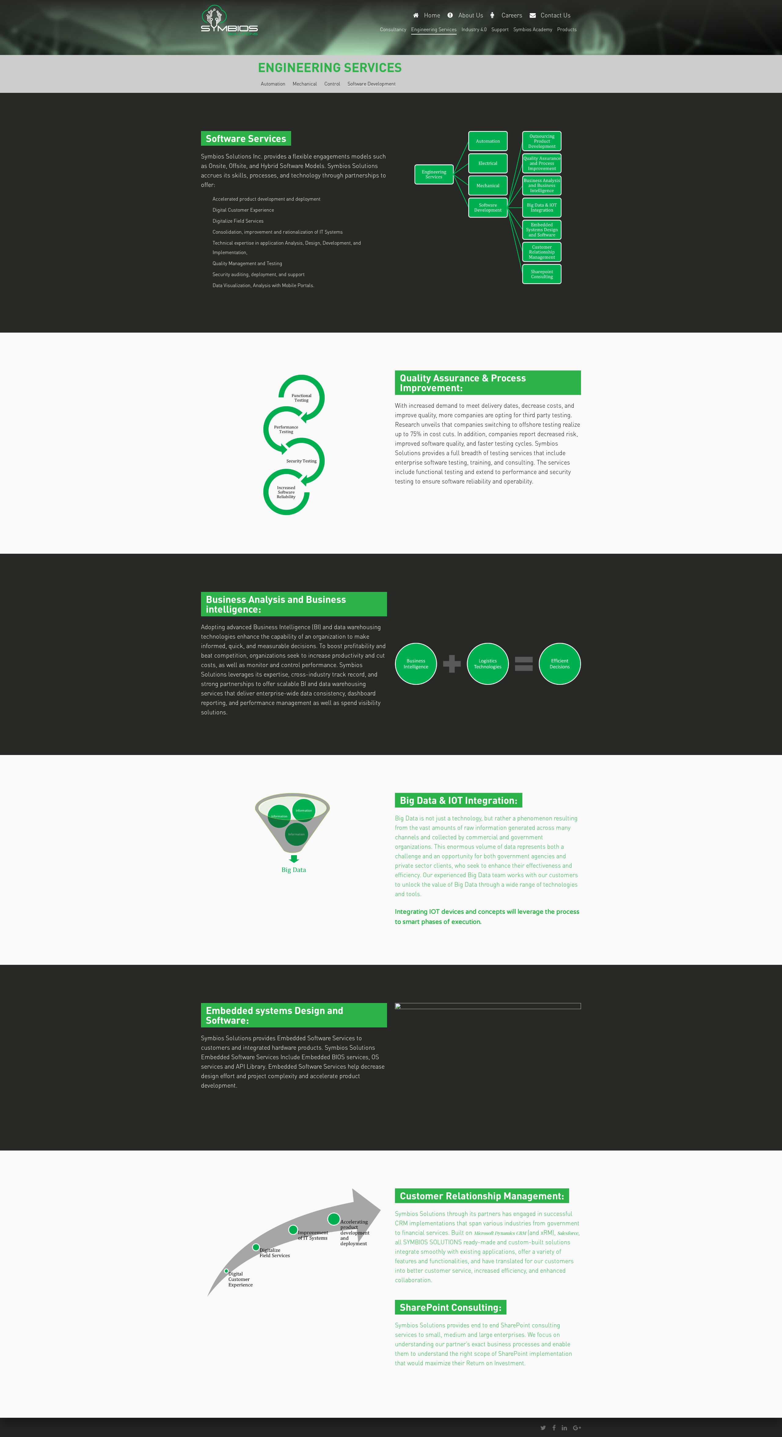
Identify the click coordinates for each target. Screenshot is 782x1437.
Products (567, 29)
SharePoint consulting (530, 1325)
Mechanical (305, 83)
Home (432, 15)
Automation (273, 83)
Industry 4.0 (474, 29)
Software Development (372, 83)
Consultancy (393, 29)
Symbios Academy (532, 29)
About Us (471, 15)
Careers (512, 15)
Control (332, 83)
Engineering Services (434, 29)
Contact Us (556, 15)
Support (500, 29)
